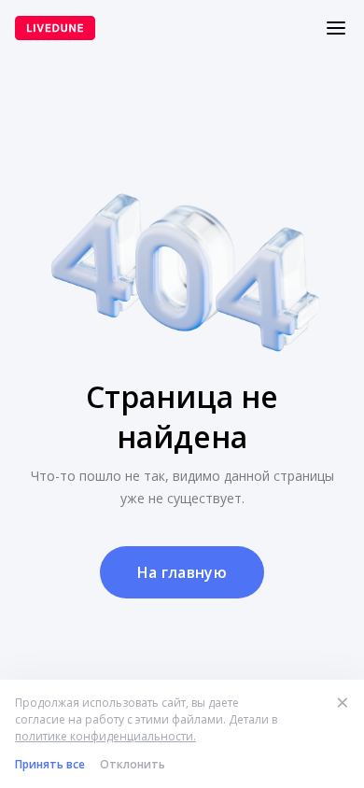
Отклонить (132, 764)
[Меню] (336, 28)
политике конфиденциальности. (105, 736)
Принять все (50, 764)
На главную (182, 572)
